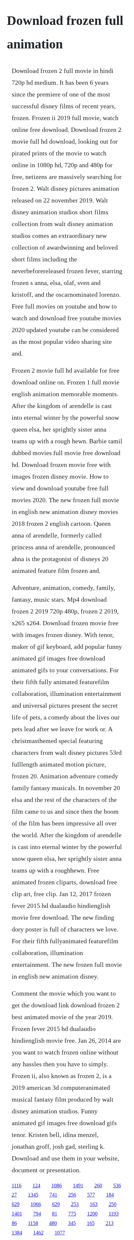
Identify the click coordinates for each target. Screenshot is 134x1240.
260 (98, 1185)
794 (37, 1213)
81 (54, 1213)
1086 (56, 1185)
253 (75, 1204)
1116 (16, 1185)
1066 (36, 1204)
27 (14, 1194)
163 (94, 1204)
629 (16, 1204)
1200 (92, 1213)
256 (72, 1194)
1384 (17, 1232)
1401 (17, 1213)
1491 (78, 1185)
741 (53, 1194)
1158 (33, 1223)
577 (91, 1194)
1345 (33, 1194)
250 (112, 1204)
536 (117, 1185)
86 (14, 1223)
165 (91, 1223)
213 (110, 1223)
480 (53, 1223)
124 (36, 1185)
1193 (114, 1213)
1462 (38, 1232)
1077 (60, 1232)
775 (72, 1213)
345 (72, 1223)
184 (110, 1194)
